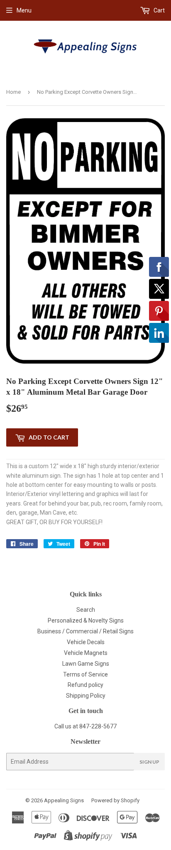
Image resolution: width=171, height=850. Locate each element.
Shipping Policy (85, 695)
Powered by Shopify (115, 800)
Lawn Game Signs (85, 663)
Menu (24, 10)
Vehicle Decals (86, 642)
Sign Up (149, 762)
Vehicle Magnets (85, 653)
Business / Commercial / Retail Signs (85, 631)
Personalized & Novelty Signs (86, 620)
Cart (158, 10)
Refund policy (85, 684)
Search (85, 609)
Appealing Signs (64, 800)
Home (13, 92)
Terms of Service (85, 674)
